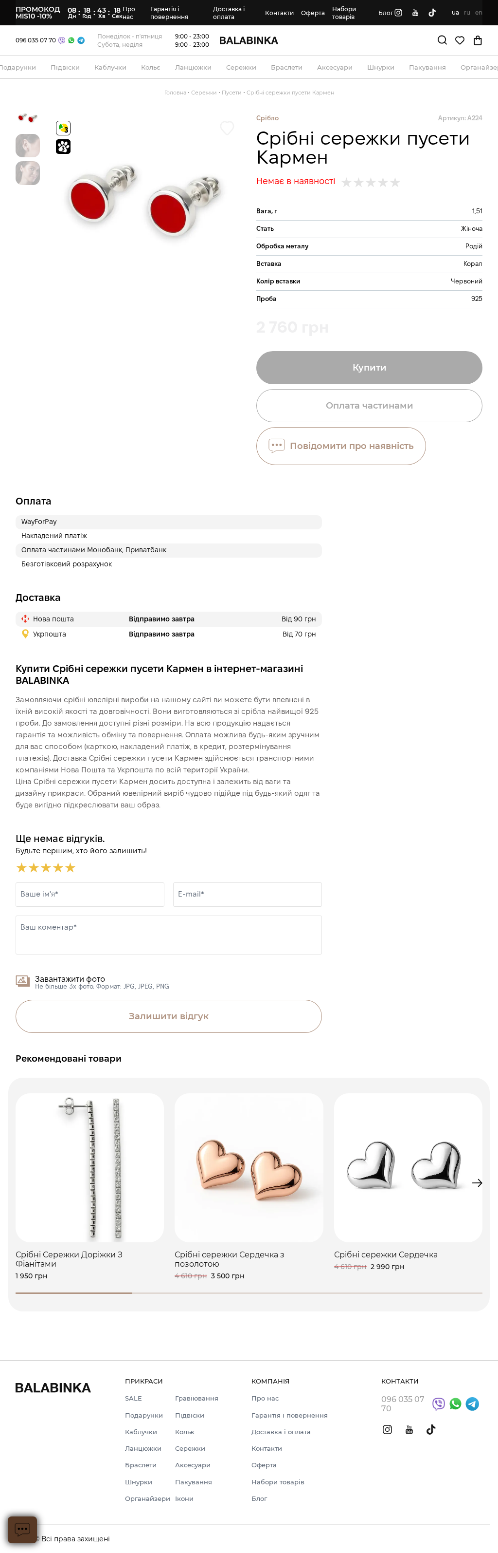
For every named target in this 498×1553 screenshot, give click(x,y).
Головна (175, 92)
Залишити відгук (169, 1016)
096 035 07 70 (36, 40)
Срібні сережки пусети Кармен (290, 92)
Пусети (232, 92)
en (478, 13)
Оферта (313, 13)
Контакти (279, 13)
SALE (133, 1398)
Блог (385, 13)
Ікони (184, 1498)
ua (455, 13)
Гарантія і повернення (169, 12)
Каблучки (141, 1431)
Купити (370, 367)
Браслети (141, 1464)
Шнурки (138, 1481)
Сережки (204, 92)
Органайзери (147, 1498)
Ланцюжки (143, 1448)
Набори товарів (344, 12)
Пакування (193, 1481)
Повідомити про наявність (352, 446)
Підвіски (189, 1415)
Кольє (185, 1431)
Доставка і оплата (229, 12)
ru (467, 13)
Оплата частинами (369, 405)
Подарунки (144, 1415)
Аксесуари (193, 1464)
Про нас (129, 12)
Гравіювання (196, 1398)
